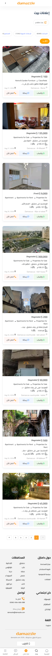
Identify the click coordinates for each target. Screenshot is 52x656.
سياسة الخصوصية (44, 574)
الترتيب (25, 643)
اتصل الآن (10, 93)
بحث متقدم (39, 22)
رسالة (25, 93)
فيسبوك (47, 599)
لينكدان (47, 609)
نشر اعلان (26, 653)
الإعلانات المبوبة (23, 33)
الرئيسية (46, 653)
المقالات (47, 579)
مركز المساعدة (45, 564)
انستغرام (47, 604)
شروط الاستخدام (44, 569)
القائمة (5, 653)
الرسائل (15, 653)
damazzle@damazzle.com (16, 612)
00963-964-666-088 (17, 602)
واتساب (40, 93)
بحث (36, 653)
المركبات (42, 33)
